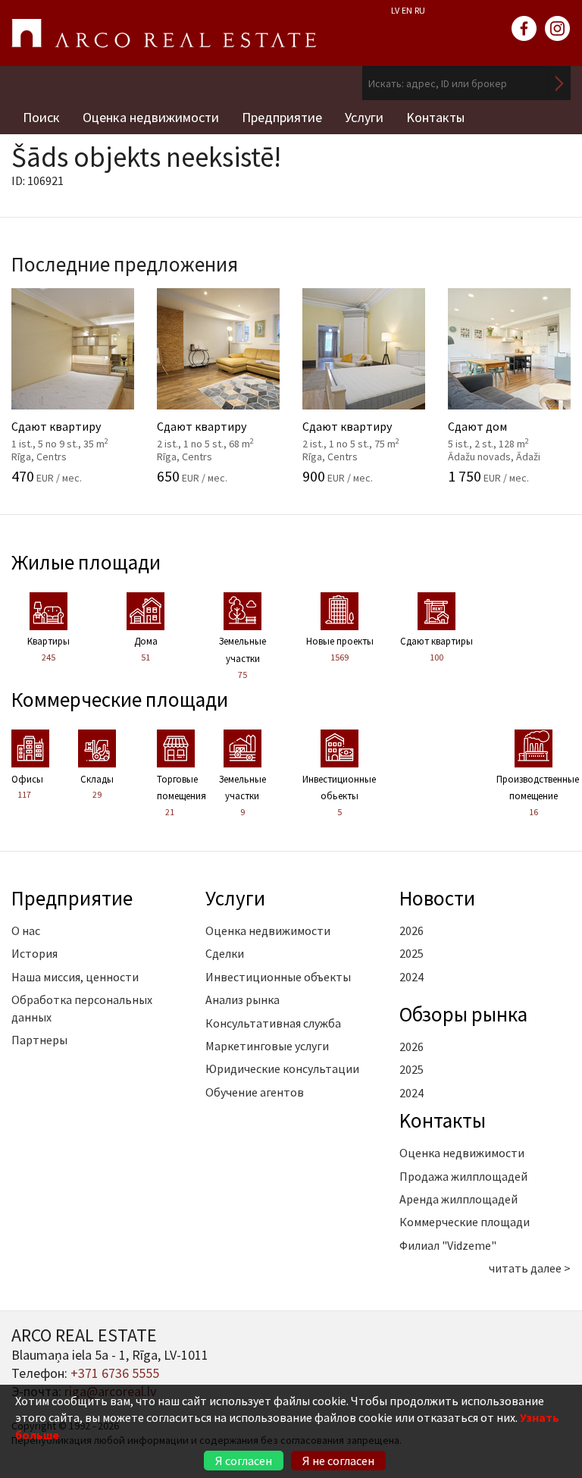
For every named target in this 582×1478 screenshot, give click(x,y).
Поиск (41, 117)
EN (407, 10)
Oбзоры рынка (463, 1014)
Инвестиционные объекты (278, 976)
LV (395, 10)
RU (420, 10)
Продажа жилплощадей (463, 1176)
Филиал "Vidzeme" (447, 1245)
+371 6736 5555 (114, 1373)
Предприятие (282, 117)
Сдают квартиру (70, 423)
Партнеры (39, 1039)
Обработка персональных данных (81, 1008)
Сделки (224, 953)
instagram (558, 29)
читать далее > (530, 1268)
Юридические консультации (282, 1068)
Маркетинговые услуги (267, 1045)
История (34, 953)
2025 (411, 953)
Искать (559, 83)
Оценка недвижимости (151, 117)
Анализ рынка (242, 999)
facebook (524, 29)
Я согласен (243, 1460)
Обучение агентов (254, 1092)
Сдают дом (507, 423)
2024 (411, 976)
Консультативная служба (273, 1023)
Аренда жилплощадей (458, 1199)
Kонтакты (435, 117)
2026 (411, 930)
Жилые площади (86, 562)
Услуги (364, 117)
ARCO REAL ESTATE (163, 33)
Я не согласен (338, 1460)
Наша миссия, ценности (75, 976)
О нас (25, 930)
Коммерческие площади (119, 699)
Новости (437, 898)
